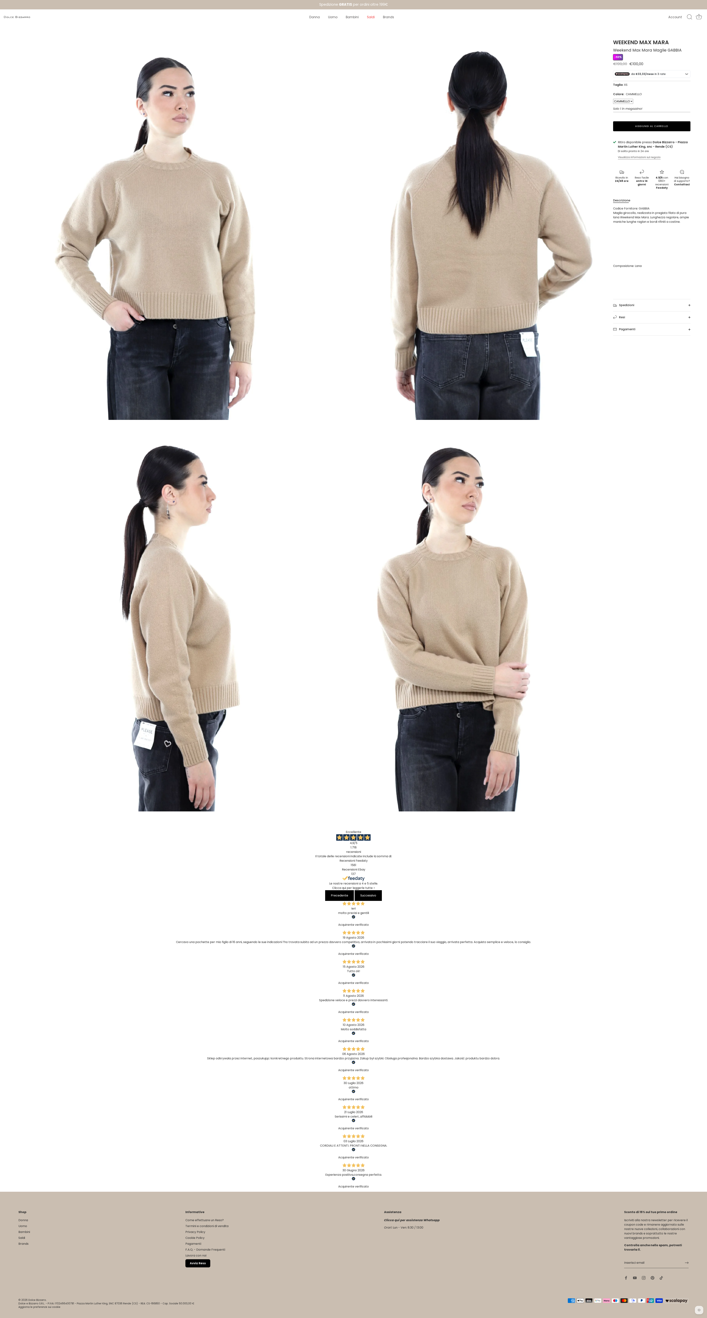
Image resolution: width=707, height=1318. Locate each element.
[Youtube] (39, 1304)
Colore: (627, 94)
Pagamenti (626, 329)
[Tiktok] (61, 1304)
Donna (314, 17)
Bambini (352, 17)
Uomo (332, 17)
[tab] (623, 200)
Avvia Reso (198, 1263)
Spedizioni (626, 305)
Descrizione (621, 200)
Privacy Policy (195, 1232)
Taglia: (618, 85)
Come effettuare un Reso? (204, 1220)
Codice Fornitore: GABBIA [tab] (651, 237)
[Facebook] (31, 1304)
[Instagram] (46, 1304)
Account (675, 17)
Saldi (371, 17)
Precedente (339, 895)
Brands (388, 17)
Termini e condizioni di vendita (206, 1226)
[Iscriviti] (687, 1263)
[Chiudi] (83, 1205)
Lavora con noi (195, 1255)
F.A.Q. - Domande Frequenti (205, 1249)
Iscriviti (46, 1292)
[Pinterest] (53, 1304)
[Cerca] (689, 17)
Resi (621, 317)
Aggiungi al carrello (651, 126)
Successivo (368, 895)
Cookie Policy (195, 1238)
